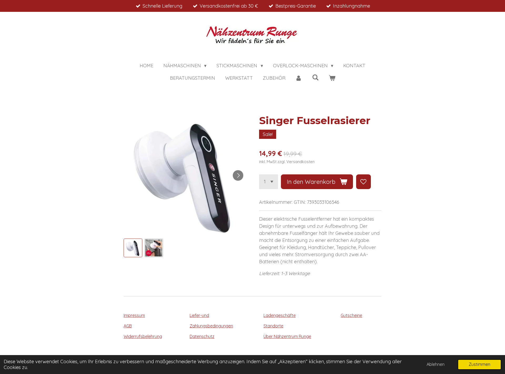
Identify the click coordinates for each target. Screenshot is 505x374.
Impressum (134, 315)
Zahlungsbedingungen (211, 325)
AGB (128, 325)
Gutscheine (351, 315)
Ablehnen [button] (436, 364)
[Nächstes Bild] (238, 175)
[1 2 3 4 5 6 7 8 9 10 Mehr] (268, 181)
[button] (133, 248)
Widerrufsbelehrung (143, 336)
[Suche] (315, 77)
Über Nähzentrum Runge (287, 336)
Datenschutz (202, 336)
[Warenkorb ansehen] (332, 78)
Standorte (273, 325)
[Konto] (299, 78)
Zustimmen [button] (479, 364)
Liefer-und (199, 315)
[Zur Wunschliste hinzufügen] (363, 181)
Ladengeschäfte (280, 315)
